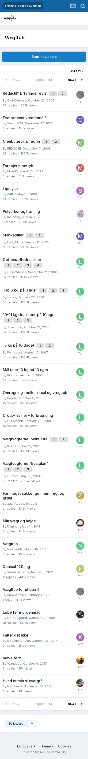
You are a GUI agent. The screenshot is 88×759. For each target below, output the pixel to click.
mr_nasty (13, 217)
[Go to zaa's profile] (80, 495)
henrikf (12, 398)
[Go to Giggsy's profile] (80, 614)
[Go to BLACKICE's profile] (80, 523)
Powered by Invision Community (44, 752)
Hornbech (14, 686)
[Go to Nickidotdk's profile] (80, 546)
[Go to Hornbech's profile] (80, 683)
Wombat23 (15, 123)
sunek (11, 297)
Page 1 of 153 (44, 79)
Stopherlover (16, 595)
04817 (11, 194)
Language (25, 746)
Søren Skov (15, 572)
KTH (10, 446)
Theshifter (14, 327)
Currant (13, 476)
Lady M (12, 242)
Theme (46, 746)
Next (72, 79)
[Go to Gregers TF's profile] (80, 95)
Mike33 (12, 171)
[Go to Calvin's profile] (80, 120)
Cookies (64, 746)
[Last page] (82, 79)
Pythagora (14, 352)
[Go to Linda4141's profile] (80, 262)
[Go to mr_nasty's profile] (80, 236)
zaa (10, 503)
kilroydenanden (18, 640)
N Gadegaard (17, 618)
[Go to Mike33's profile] (80, 168)
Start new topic (44, 57)
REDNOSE (14, 148)
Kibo (10, 375)
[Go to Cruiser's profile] (80, 660)
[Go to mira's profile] (80, 143)
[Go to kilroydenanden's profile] (80, 637)
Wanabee (14, 663)
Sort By (75, 71)
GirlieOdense (16, 100)
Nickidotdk (15, 549)
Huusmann (15, 421)
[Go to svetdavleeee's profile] (80, 191)
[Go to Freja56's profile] (80, 569)
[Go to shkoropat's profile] (80, 214)
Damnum (13, 526)
